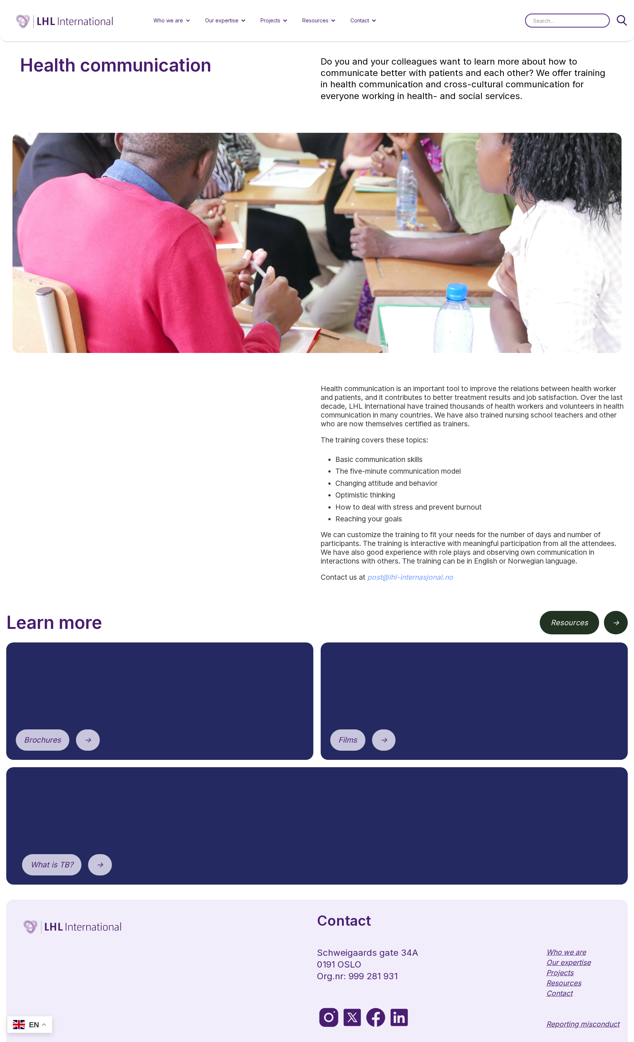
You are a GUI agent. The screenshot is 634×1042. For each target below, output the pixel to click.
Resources (569, 622)
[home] (65, 20)
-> (615, 622)
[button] (172, 21)
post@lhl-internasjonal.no (410, 577)
